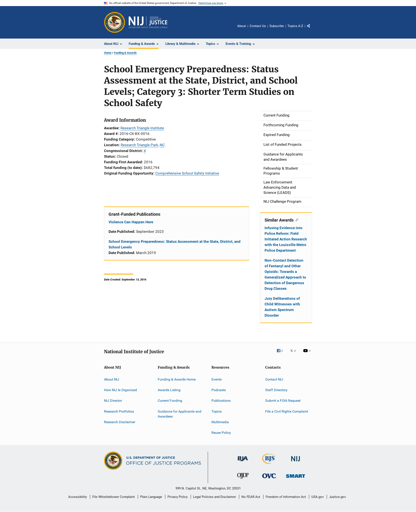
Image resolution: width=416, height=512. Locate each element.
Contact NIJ (274, 379)
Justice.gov (337, 497)
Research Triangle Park (139, 145)
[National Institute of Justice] (295, 462)
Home (107, 52)
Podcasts (218, 390)
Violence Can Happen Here (131, 222)
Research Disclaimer (119, 422)
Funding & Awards (125, 52)
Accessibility (77, 497)
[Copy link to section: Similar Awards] (296, 219)
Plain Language (151, 497)
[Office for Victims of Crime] (269, 479)
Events (216, 379)
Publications (221, 401)
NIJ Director (113, 401)
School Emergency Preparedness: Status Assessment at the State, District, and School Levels (174, 244)
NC (162, 145)
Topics (216, 411)
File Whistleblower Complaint (113, 497)
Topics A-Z (295, 26)
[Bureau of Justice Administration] (243, 462)
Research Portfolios (119, 411)
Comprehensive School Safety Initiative (187, 173)
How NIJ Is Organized (120, 390)
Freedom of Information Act (286, 497)
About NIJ (111, 379)
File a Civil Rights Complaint (286, 411)
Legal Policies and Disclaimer (214, 497)
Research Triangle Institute (142, 128)
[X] (294, 353)
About (241, 26)
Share (312, 29)
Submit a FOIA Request (283, 401)
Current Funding (170, 401)
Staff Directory (276, 390)
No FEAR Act (250, 497)
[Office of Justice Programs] (114, 22)
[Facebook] (281, 353)
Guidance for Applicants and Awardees (179, 413)
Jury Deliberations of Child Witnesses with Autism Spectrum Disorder (282, 307)
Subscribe (277, 26)
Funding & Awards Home (177, 379)
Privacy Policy (177, 497)
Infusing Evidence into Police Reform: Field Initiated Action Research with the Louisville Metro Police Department (286, 239)
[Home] (148, 22)
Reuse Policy (221, 433)
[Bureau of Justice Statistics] (269, 464)
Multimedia (220, 422)
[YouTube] (307, 353)
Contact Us (258, 26)
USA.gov (317, 497)
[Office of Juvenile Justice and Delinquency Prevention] (243, 479)
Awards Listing (169, 390)
